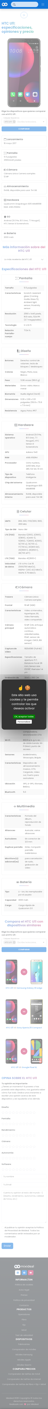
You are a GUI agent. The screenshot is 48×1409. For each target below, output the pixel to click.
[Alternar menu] (42, 4)
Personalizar (24, 721)
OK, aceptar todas (24, 716)
